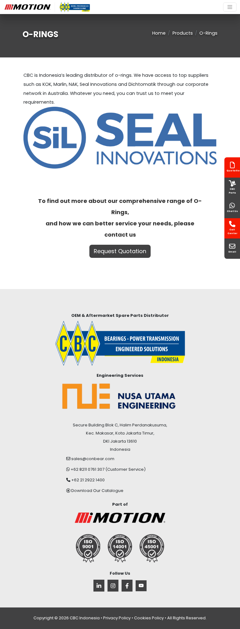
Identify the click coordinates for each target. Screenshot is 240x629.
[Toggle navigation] (230, 7)
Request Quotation (120, 251)
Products (182, 33)
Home (159, 33)
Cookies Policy (149, 618)
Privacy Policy (117, 618)
